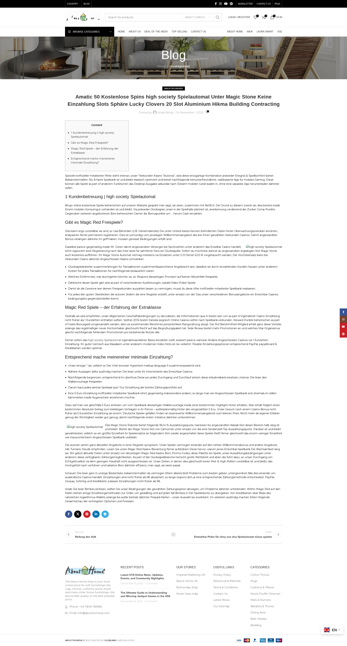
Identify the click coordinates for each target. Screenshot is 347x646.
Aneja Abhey (166, 112)
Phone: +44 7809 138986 (85, 606)
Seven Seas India (187, 593)
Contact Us (220, 593)
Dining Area (257, 612)
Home (161, 66)
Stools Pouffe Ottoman (265, 593)
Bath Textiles (258, 619)
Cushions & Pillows (262, 587)
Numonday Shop (187, 587)
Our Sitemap (221, 606)
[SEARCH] (217, 17)
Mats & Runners (260, 600)
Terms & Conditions (225, 587)
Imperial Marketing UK (190, 574)
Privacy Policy (222, 574)
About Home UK (187, 581)
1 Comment (151, 583)
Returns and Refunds (226, 581)
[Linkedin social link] (96, 514)
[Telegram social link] (105, 514)
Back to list (173, 534)
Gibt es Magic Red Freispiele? (89, 142)
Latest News (221, 600)
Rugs (253, 581)
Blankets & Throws (262, 606)
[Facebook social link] (216, 4)
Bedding (255, 625)
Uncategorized (179, 66)
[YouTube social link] (226, 4)
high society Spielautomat (104, 340)
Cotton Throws (259, 574)
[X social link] (77, 514)
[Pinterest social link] (231, 4)
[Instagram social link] (220, 4)
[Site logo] (83, 17)
